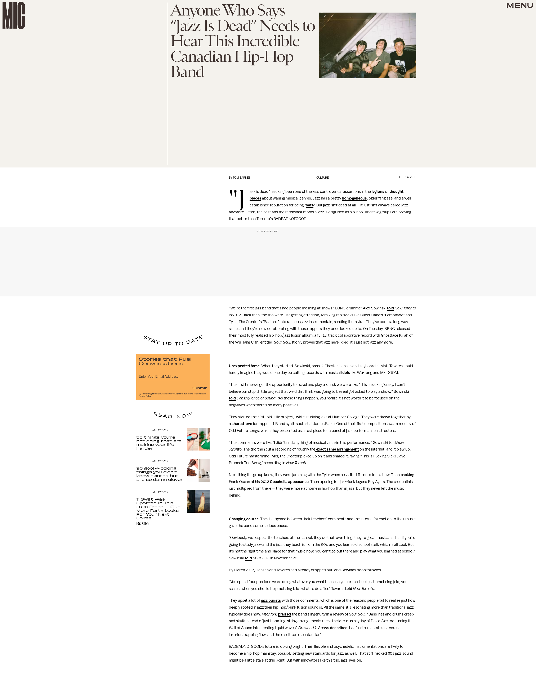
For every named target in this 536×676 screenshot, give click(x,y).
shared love (242, 424)
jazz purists (271, 600)
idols (345, 373)
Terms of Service (195, 394)
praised (284, 614)
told (390, 308)
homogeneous (354, 198)
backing (407, 475)
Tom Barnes (242, 177)
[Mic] (14, 15)
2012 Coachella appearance (285, 482)
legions (378, 191)
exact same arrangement (337, 449)
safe (309, 205)
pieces (255, 198)
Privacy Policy (145, 396)
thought (396, 191)
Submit (199, 388)
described (339, 628)
